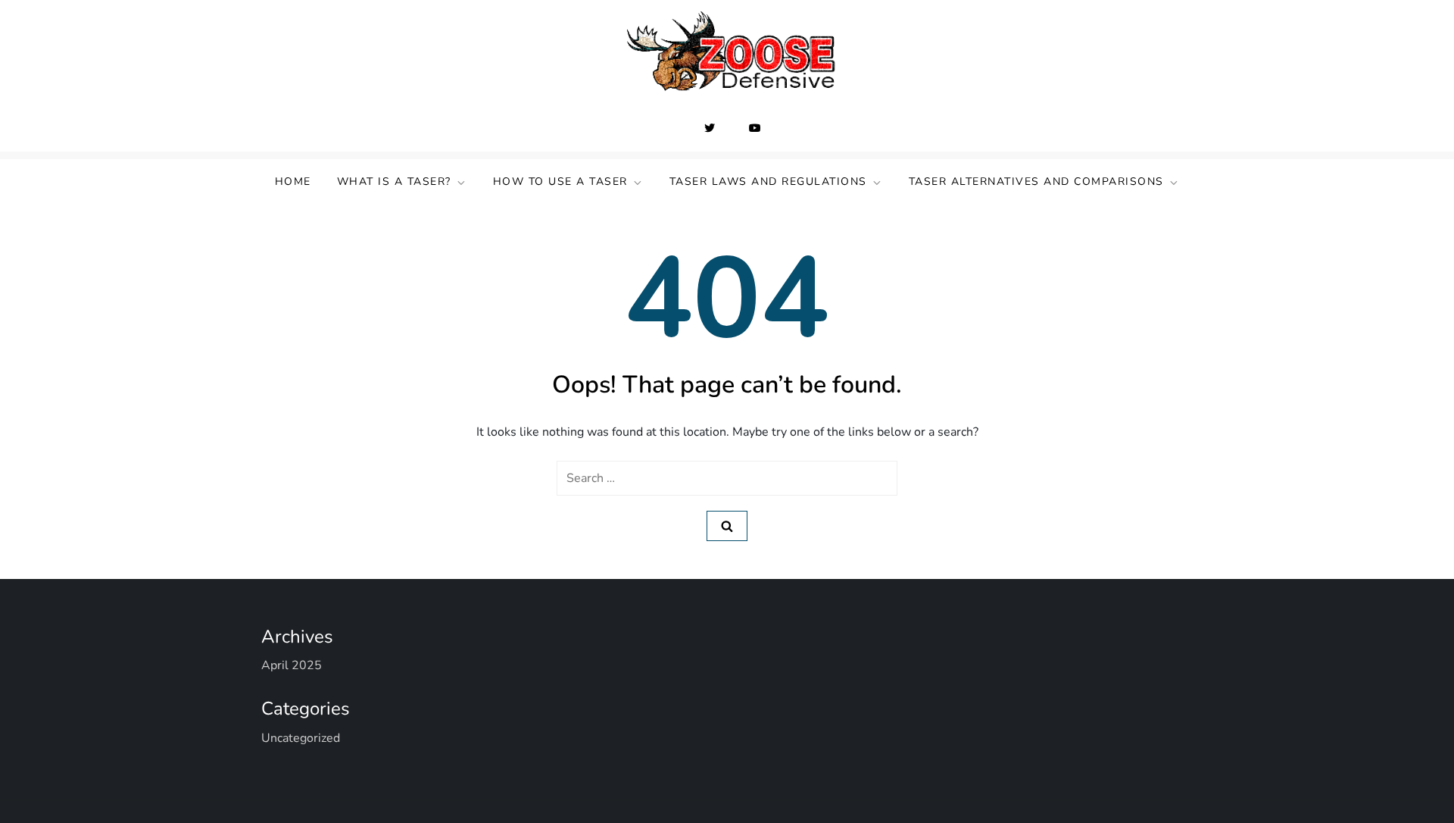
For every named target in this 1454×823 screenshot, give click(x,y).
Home (293, 181)
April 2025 (291, 665)
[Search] (727, 526)
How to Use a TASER (560, 181)
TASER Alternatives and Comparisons (1036, 181)
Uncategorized (300, 738)
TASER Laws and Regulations (768, 181)
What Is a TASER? (394, 181)
